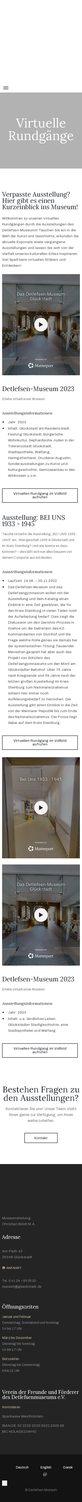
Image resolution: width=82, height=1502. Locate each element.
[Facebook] (37, 1474)
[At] (45, 1474)
